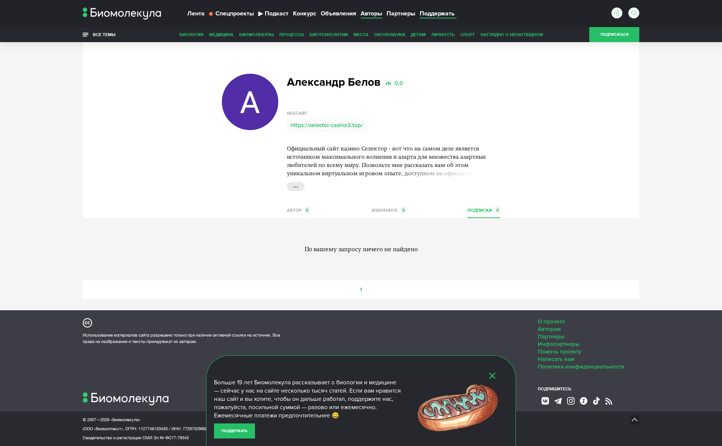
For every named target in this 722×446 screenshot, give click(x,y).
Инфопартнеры (558, 344)
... (296, 186)
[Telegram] (558, 401)
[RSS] (608, 401)
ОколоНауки (389, 34)
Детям (418, 34)
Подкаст (273, 13)
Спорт (467, 34)
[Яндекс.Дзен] (583, 401)
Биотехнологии (328, 34)
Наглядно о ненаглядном (512, 34)
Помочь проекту (559, 351)
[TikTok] (596, 401)
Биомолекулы (256, 34)
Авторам (549, 329)
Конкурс (304, 13)
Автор (297, 210)
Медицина (221, 34)
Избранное (388, 210)
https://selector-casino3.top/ (327, 125)
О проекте (551, 321)
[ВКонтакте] (545, 401)
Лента (196, 13)
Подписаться (614, 34)
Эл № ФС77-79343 (171, 437)
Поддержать (234, 431)
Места (361, 34)
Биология (191, 34)
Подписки (483, 210)
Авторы (371, 13)
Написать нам (556, 359)
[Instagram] (571, 401)
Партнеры (401, 13)
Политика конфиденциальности (581, 366)
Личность (443, 34)
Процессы (291, 34)
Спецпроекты (234, 13)
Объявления (338, 13)
